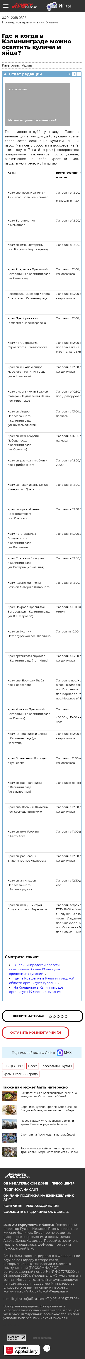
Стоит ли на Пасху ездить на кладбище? (48, 1134)
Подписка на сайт (20, 1189)
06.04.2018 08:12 (14, 18)
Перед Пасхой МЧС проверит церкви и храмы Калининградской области (47, 1122)
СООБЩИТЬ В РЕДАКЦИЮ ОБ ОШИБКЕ (36, 1212)
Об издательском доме (25, 1183)
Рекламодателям (42, 1206)
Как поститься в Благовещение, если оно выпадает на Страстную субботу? (49, 1094)
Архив (27, 65)
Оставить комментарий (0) (35, 1033)
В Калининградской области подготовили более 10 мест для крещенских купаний (34, 969)
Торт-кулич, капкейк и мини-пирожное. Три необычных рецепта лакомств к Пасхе (49, 1150)
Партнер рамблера (41, 1337)
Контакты (12, 1206)
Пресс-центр (63, 1183)
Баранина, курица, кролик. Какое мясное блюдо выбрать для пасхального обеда (49, 1108)
